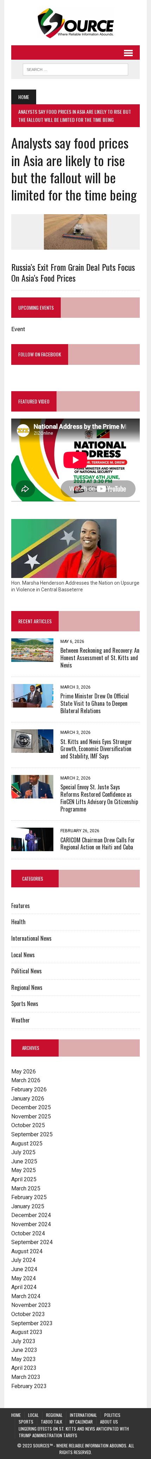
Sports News (24, 1003)
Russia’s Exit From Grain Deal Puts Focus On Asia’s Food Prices (73, 272)
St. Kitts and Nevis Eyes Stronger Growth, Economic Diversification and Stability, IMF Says (96, 749)
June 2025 (24, 1161)
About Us (109, 1422)
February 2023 (29, 1386)
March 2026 (25, 1080)
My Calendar (81, 1422)
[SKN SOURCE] (75, 22)
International (83, 1415)
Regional (54, 1415)
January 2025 (27, 1206)
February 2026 (29, 1089)
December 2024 (31, 1215)
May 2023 (23, 1359)
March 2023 (25, 1377)
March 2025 (25, 1188)
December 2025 (31, 1107)
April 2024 (24, 1287)
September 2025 (32, 1134)
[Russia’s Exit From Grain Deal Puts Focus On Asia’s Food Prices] (75, 245)
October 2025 (28, 1125)
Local (33, 1415)
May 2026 (23, 1071)
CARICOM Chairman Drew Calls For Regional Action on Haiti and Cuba (97, 844)
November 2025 (31, 1116)
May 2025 (23, 1170)
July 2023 (23, 1341)
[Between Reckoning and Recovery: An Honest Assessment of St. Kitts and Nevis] (32, 657)
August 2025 (26, 1143)
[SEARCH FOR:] (75, 68)
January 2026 (27, 1098)
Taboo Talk (51, 1422)
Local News (23, 955)
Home (16, 1415)
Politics (112, 1415)
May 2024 (23, 1278)
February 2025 (29, 1197)
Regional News (26, 987)
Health (18, 922)
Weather (20, 1020)
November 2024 (31, 1224)
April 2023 (24, 1368)
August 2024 (26, 1251)
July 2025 (23, 1152)
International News (31, 938)
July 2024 (23, 1260)
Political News (26, 971)
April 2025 (24, 1179)
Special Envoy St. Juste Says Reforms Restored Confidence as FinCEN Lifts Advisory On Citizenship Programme (99, 798)
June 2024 (24, 1269)
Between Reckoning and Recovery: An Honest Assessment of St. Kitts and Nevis (99, 657)
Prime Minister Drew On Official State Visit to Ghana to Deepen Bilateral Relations (94, 703)
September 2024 (32, 1242)
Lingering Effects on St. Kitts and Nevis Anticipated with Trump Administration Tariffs (74, 1432)
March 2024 (25, 1296)
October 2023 (28, 1314)
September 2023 (32, 1323)
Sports (26, 1422)
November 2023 (31, 1305)
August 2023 (26, 1332)
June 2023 (24, 1350)
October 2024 (28, 1233)
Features (20, 905)
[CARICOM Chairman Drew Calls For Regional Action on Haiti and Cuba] (32, 846)
